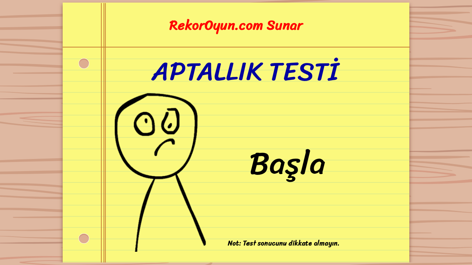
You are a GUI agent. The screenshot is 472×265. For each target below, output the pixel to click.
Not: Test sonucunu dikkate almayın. (284, 243)
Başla (287, 163)
